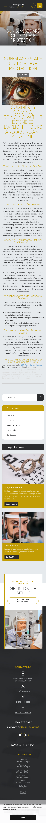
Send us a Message (23, 713)
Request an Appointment (23, 600)
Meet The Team (13, 425)
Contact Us (11, 435)
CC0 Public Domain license (31, 365)
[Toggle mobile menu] (6, 5)
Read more (10, 504)
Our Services (12, 420)
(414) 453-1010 (23, 691)
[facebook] (20, 735)
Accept (23, 817)
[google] (26, 735)
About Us (10, 416)
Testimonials (12, 430)
